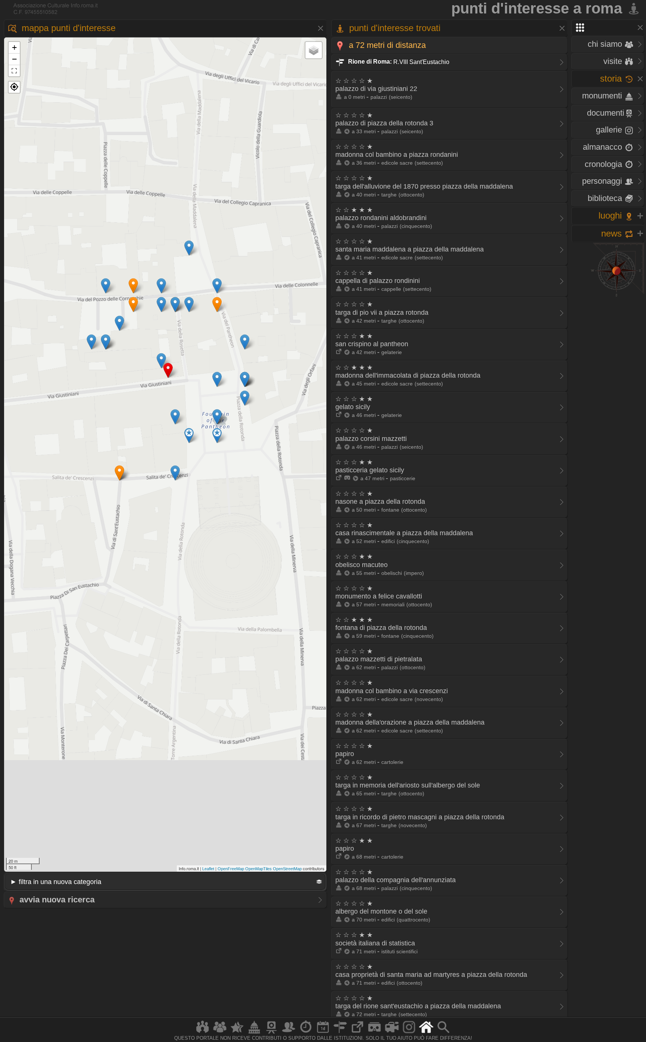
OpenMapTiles (258, 868)
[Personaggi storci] (288, 1033)
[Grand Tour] (237, 1033)
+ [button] (14, 47)
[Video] (391, 1033)
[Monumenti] (254, 1033)
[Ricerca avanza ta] (443, 1033)
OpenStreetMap (287, 868)
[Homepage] (426, 1033)
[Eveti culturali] (323, 1033)
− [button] (14, 59)
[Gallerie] (409, 1033)
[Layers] (313, 50)
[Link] (357, 1033)
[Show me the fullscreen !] (14, 70)
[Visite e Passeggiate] (202, 1033)
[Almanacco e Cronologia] (305, 1033)
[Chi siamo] (219, 1033)
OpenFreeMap (231, 868)
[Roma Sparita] (271, 1033)
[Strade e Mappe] (340, 1033)
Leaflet (208, 868)
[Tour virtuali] (374, 1033)
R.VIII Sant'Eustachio (398, 61)
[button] (14, 87)
